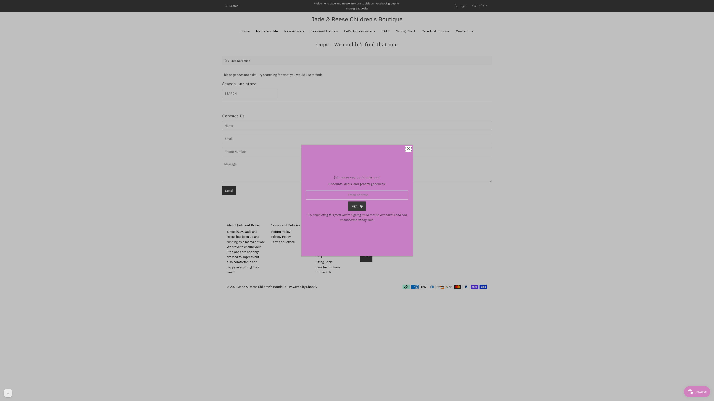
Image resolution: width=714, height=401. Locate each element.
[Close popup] (408, 149)
